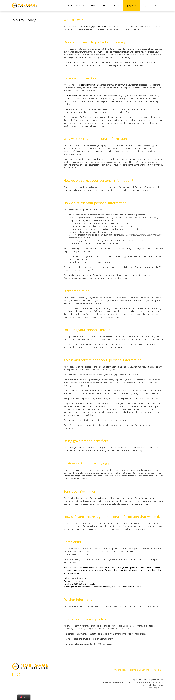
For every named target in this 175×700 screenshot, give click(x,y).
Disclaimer (158, 669)
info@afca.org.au (76, 581)
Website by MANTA (155, 687)
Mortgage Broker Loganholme (151, 685)
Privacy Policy (119, 669)
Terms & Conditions (139, 669)
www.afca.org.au (79, 578)
